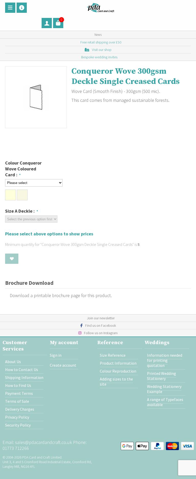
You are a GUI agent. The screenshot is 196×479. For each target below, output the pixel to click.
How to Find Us (18, 385)
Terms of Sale (17, 401)
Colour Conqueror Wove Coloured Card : (23, 169)
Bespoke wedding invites (99, 57)
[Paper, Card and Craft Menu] (10, 8)
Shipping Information (24, 377)
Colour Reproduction (118, 371)
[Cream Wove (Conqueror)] (10, 195)
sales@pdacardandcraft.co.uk (43, 442)
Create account (63, 365)
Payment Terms (19, 393)
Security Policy (18, 425)
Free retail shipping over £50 (100, 42)
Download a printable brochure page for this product (60, 295)
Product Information (118, 363)
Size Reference (113, 355)
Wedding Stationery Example (164, 389)
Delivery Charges (19, 409)
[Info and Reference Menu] (22, 8)
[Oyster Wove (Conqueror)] (22, 195)
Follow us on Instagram (101, 333)
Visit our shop (102, 49)
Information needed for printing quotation (164, 360)
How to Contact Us (21, 369)
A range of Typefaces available (165, 402)
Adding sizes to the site (116, 381)
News (98, 34)
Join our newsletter (101, 318)
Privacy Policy (17, 417)
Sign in (56, 355)
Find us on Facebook (100, 325)
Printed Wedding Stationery (161, 376)
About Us (13, 361)
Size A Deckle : (20, 211)
